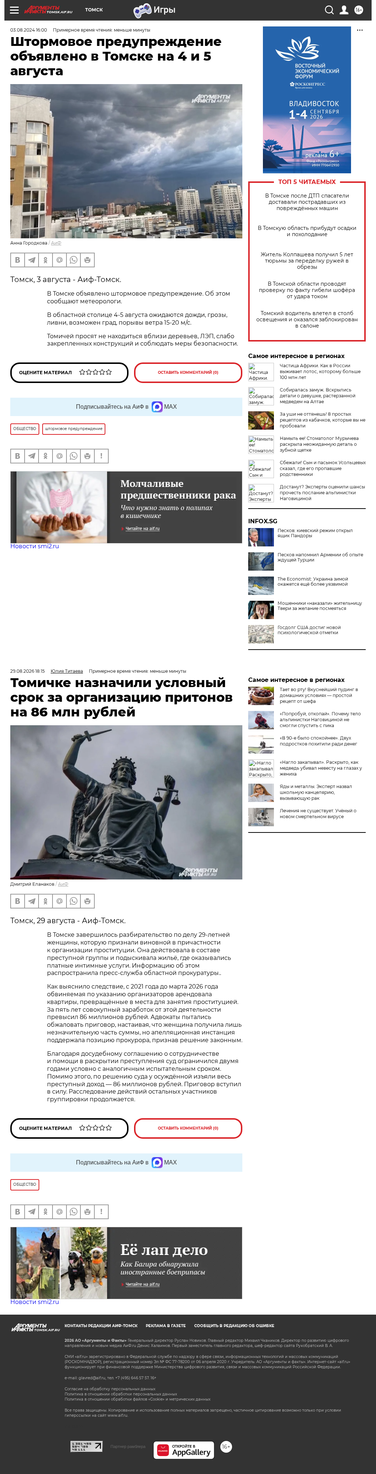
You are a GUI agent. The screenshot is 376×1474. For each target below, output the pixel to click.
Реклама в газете (166, 1325)
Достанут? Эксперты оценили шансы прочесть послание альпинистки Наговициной (322, 492)
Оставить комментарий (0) (188, 372)
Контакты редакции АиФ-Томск (101, 1325)
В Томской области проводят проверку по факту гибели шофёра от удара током (307, 290)
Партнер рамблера (128, 1446)
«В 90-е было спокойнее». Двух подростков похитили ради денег (318, 741)
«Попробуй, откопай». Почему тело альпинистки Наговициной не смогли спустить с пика (320, 719)
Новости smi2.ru (34, 546)
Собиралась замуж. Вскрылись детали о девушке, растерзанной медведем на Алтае (317, 395)
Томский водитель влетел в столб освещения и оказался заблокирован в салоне (307, 319)
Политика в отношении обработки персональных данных (121, 1394)
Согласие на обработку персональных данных (110, 1389)
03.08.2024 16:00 (28, 30)
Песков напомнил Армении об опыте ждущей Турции (320, 557)
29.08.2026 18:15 (27, 671)
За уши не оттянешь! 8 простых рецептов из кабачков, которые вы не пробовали (322, 420)
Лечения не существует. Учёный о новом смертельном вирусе (318, 813)
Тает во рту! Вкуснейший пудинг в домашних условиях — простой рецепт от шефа (319, 695)
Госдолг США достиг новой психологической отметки (309, 630)
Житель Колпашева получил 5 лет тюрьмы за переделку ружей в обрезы (307, 261)
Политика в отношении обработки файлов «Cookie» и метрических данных (137, 1399)
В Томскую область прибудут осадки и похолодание (307, 231)
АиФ (56, 243)
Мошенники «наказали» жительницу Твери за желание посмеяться (320, 606)
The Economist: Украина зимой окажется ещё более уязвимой (313, 582)
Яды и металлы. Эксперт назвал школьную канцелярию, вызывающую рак (316, 792)
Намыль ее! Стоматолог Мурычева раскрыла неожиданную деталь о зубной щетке (319, 444)
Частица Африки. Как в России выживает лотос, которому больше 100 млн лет (320, 371)
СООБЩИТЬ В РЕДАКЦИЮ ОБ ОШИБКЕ (234, 1325)
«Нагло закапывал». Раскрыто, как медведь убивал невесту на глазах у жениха (321, 768)
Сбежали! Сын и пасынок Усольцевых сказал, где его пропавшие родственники (323, 468)
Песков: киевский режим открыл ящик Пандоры (315, 533)
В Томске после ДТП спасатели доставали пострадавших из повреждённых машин (307, 202)
